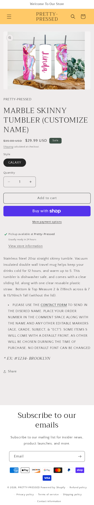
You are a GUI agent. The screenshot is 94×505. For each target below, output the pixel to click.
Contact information (49, 501)
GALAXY (14, 162)
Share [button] (12, 371)
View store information (25, 246)
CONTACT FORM (54, 305)
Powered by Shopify (53, 487)
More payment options (47, 221)
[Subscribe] (80, 456)
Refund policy (78, 487)
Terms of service (48, 494)
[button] (9, 17)
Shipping (8, 147)
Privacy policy (25, 494)
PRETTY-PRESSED (29, 487)
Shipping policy (72, 494)
